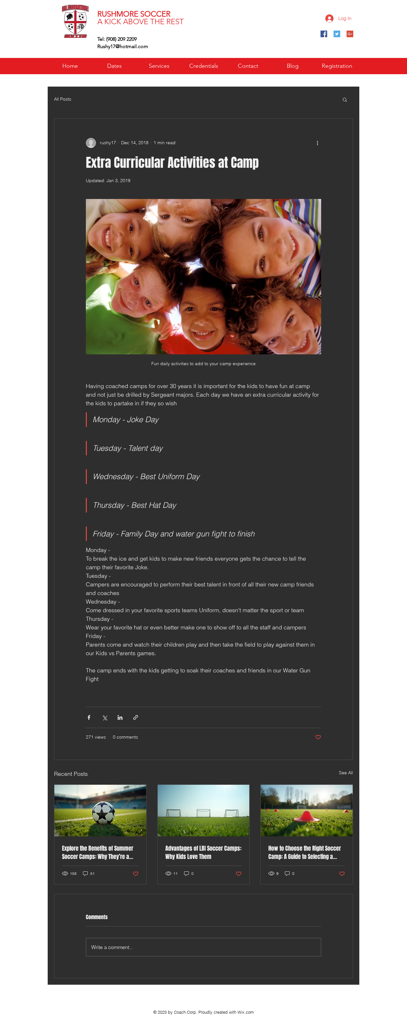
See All (346, 773)
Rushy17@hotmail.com (122, 46)
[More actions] (317, 143)
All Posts (62, 99)
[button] (345, 99)
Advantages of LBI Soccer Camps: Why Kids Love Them (203, 852)
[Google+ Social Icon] (350, 34)
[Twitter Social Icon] (337, 34)
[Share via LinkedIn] (120, 717)
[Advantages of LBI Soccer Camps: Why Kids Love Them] (204, 810)
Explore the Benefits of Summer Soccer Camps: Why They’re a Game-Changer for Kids (97, 852)
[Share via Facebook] (89, 717)
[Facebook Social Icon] (324, 34)
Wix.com (246, 1012)
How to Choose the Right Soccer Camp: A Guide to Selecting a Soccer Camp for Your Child (304, 852)
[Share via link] (136, 717)
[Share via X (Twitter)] (104, 717)
